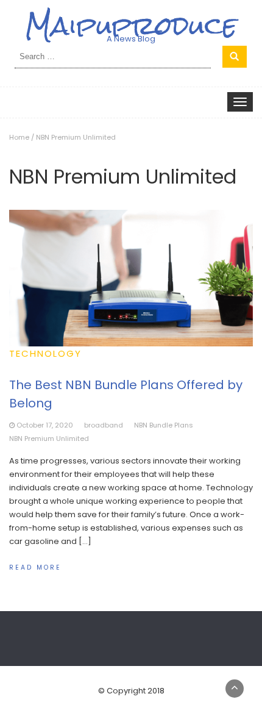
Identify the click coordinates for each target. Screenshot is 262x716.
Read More (35, 567)
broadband (103, 425)
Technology (45, 353)
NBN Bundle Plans (163, 425)
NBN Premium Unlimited (49, 438)
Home (19, 137)
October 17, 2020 (44, 425)
